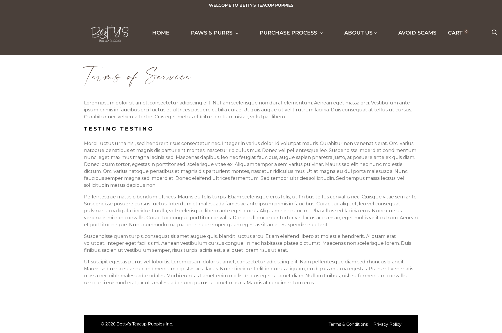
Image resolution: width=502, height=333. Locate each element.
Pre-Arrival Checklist (56, 248)
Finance (32, 226)
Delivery (34, 215)
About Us (30, 312)
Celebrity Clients (49, 151)
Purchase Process (46, 194)
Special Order (43, 129)
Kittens (31, 119)
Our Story (36, 290)
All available (42, 97)
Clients (31, 172)
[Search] (494, 33)
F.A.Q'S (29, 280)
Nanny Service (43, 258)
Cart (457, 33)
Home (24, 65)
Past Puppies (40, 140)
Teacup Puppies (45, 108)
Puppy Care (38, 269)
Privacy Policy (387, 324)
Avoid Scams (417, 33)
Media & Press (42, 162)
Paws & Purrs (37, 86)
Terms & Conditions (348, 324)
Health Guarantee (50, 237)
